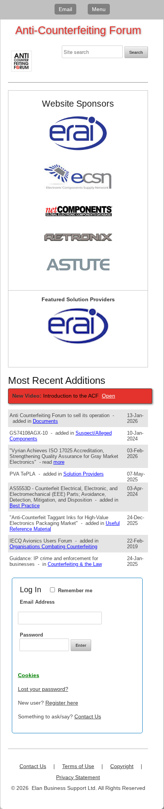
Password (31, 635)
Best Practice (25, 505)
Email (65, 9)
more (58, 462)
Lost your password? (43, 689)
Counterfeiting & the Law (75, 564)
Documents (45, 421)
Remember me (75, 590)
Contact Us (87, 716)
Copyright (121, 766)
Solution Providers (83, 474)
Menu (99, 9)
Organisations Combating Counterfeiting (53, 546)
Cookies (28, 675)
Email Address (37, 602)
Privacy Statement (78, 777)
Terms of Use (78, 766)
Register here (61, 703)
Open (108, 396)
